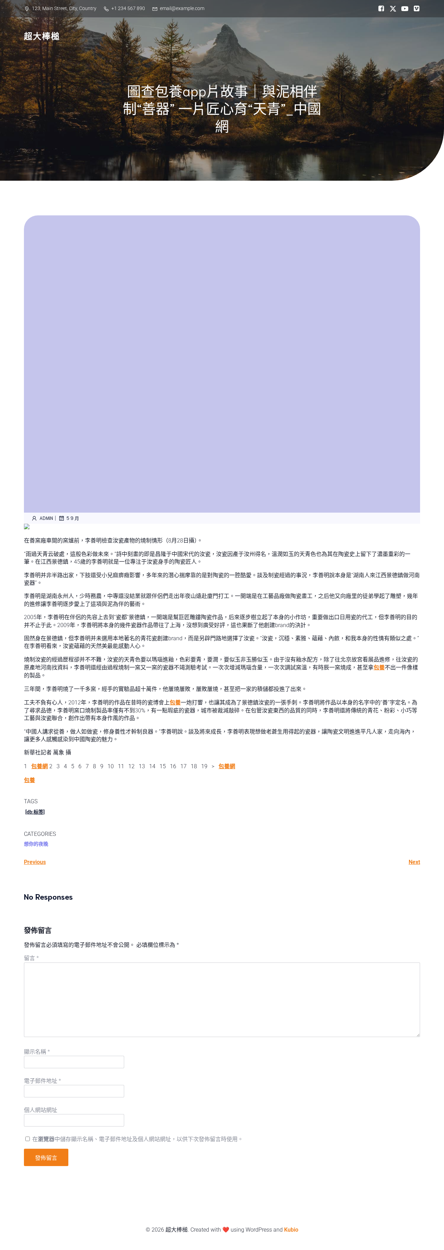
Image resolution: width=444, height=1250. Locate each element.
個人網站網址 (40, 1110)
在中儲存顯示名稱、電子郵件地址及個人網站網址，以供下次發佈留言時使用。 (137, 1139)
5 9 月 (73, 518)
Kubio (291, 1229)
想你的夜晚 (36, 844)
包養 (379, 667)
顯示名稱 (37, 1051)
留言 (31, 958)
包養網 (39, 766)
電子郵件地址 (42, 1081)
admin (46, 518)
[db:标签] (35, 812)
